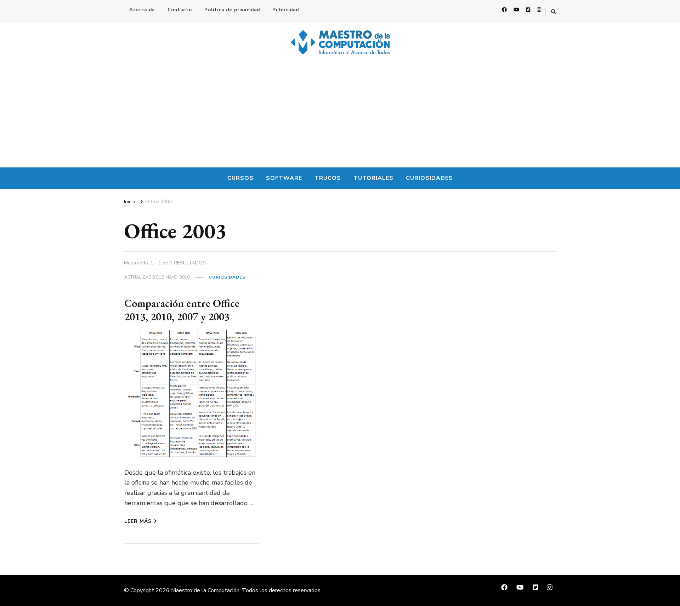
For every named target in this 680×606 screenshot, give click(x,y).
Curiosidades (429, 178)
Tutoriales (373, 178)
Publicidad (285, 10)
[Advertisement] (340, 114)
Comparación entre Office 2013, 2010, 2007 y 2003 (181, 310)
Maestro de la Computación (205, 590)
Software (284, 178)
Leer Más (138, 521)
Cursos (240, 178)
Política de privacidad (232, 10)
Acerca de (142, 10)
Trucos (327, 178)
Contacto (180, 10)
